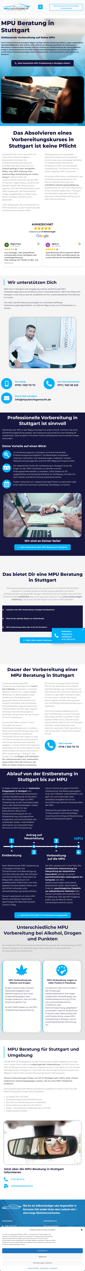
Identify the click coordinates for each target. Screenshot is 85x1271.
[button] (82, 1230)
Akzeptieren (43, 1251)
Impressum (53, 1268)
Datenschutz (44, 1268)
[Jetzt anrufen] (50, 745)
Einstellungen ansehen (42, 1263)
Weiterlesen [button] (50, 263)
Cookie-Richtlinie (33, 1268)
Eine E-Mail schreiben (26, 396)
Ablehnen (43, 1257)
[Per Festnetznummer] (49, 383)
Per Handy (20, 382)
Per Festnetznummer (68, 382)
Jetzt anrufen (65, 743)
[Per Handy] (6, 383)
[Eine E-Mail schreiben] (6, 398)
